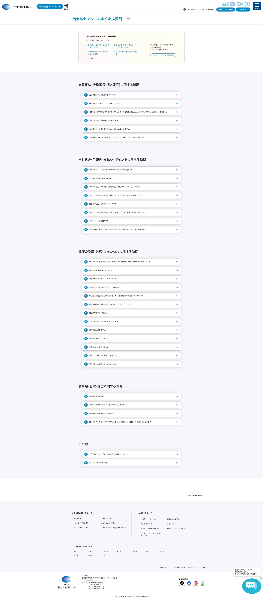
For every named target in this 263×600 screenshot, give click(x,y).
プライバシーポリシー (178, 567)
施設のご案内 (107, 518)
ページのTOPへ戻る (194, 495)
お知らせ (78, 518)
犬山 (119, 551)
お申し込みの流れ (109, 523)
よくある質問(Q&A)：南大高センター (114, 529)
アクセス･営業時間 (81, 523)
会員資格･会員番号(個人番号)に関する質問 (98, 46)
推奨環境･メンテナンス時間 (196, 567)
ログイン (243, 9)
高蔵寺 (135, 551)
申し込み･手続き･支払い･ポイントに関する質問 (127, 46)
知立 (162, 551)
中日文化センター (147, 513)
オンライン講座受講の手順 (150, 528)
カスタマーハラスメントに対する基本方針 (152, 534)
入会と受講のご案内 (82, 528)
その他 (90, 58)
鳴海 (90, 551)
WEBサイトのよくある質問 (163, 55)
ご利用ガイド (191, 9)
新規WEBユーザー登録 (225, 9)
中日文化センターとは (148, 519)
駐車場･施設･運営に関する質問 (126, 52)
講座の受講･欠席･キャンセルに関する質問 (98, 52)
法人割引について (147, 524)
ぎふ (76, 555)
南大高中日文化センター (84, 513)
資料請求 (210, 9)
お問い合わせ (163, 567)
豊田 (148, 551)
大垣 (90, 555)
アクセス (201, 9)
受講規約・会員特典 (173, 519)
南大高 (106, 551)
